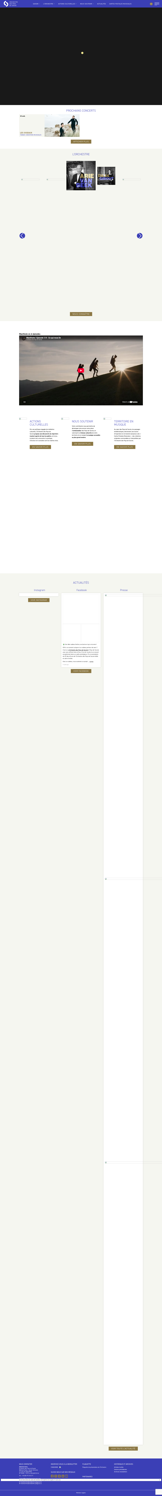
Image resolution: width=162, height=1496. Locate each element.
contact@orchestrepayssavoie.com (30, 1479)
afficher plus (81, 141)
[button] (139, 236)
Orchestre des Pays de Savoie (78, 650)
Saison (35, 4)
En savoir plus (57, 1480)
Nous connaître (81, 314)
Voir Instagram (39, 600)
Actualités (101, 4)
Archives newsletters (120, 1472)
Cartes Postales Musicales (120, 4)
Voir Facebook (81, 671)
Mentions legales (81, 1493)
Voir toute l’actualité (123, 1448)
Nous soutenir (86, 4)
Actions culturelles (66, 4)
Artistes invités (118, 1467)
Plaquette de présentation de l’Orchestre (94, 1467)
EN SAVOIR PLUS (40, 447)
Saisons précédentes (120, 1469)
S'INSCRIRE (54, 1467)
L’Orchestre (48, 4)
